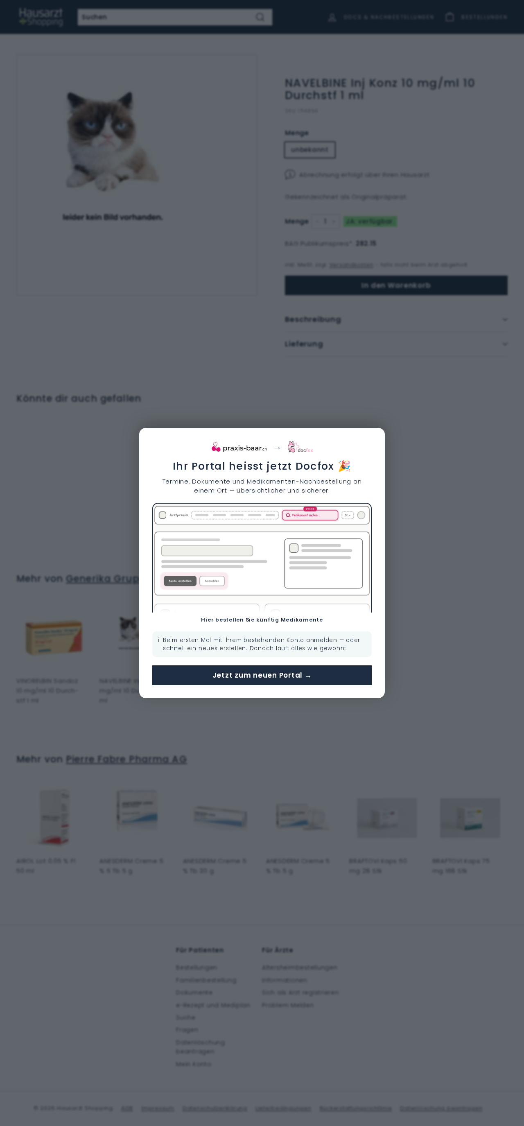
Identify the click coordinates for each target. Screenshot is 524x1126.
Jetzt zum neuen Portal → (262, 675)
